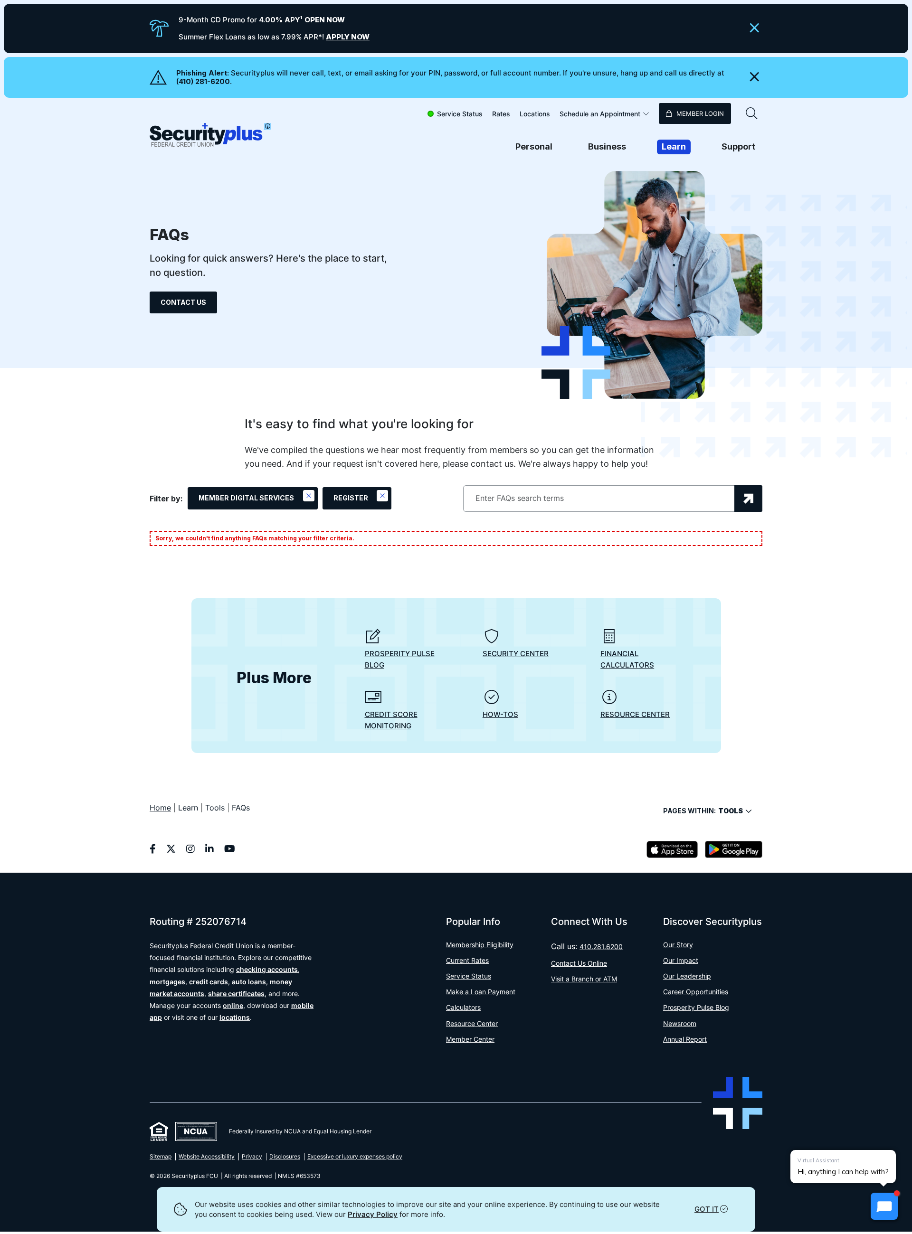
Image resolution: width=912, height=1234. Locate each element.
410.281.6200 (601, 946)
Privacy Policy (373, 1214)
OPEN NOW (324, 19)
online (233, 1005)
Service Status (460, 114)
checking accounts (267, 969)
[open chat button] (884, 1206)
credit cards (208, 982)
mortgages (167, 982)
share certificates (236, 993)
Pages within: (703, 811)
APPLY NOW (348, 36)
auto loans (249, 982)
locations (234, 1017)
